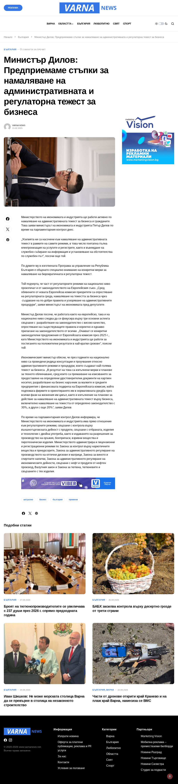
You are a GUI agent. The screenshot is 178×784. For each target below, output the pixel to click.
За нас (62, 756)
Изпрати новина (68, 736)
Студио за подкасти (153, 769)
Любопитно (113, 748)
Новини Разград (151, 752)
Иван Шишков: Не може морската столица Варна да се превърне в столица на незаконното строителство (44, 700)
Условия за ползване (71, 768)
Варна (110, 690)
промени (73, 499)
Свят (109, 759)
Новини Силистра (152, 764)
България (23, 37)
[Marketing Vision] (148, 138)
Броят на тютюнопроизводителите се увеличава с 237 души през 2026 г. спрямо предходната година (44, 610)
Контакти (63, 762)
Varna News (18, 125)
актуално (28, 499)
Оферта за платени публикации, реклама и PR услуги (74, 746)
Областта (112, 754)
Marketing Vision (151, 736)
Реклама (13, 8)
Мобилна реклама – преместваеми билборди (157, 744)
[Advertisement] (148, 82)
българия (58, 499)
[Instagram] (10, 740)
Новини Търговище (153, 758)
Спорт (110, 765)
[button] (161, 23)
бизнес (42, 499)
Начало (8, 37)
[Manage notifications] (170, 776)
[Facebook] (5, 740)
